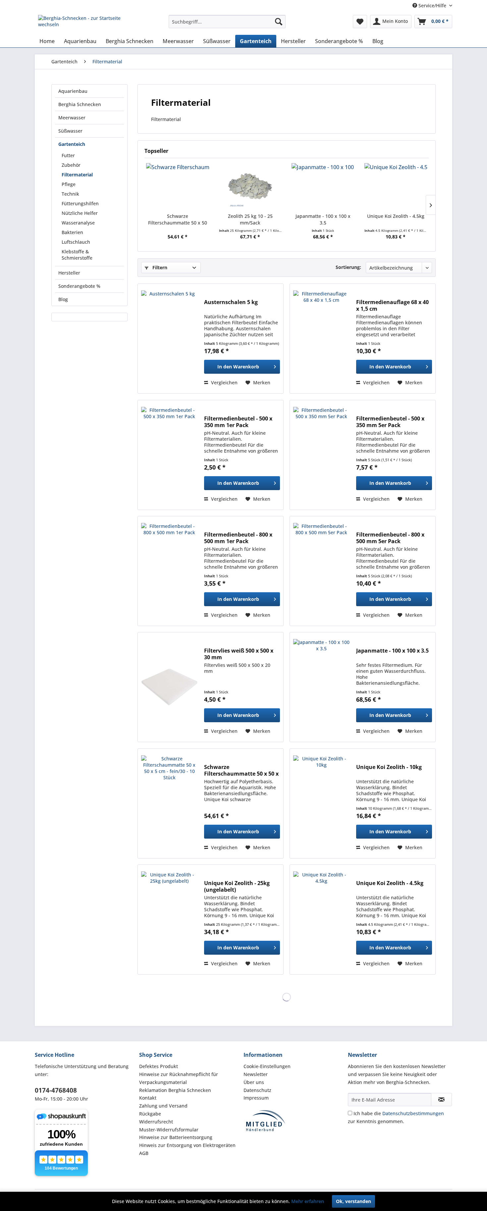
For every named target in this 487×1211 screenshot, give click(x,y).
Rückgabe (150, 1114)
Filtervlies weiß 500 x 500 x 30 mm (238, 654)
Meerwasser (71, 117)
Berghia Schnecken (79, 104)
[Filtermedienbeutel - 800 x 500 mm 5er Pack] (321, 571)
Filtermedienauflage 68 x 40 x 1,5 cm (392, 305)
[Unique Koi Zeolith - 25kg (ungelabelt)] (169, 919)
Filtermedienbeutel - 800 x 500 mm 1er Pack (238, 537)
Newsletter (256, 1074)
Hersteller (69, 273)
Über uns (254, 1082)
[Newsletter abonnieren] (441, 1099)
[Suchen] (279, 21)
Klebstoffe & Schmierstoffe (77, 254)
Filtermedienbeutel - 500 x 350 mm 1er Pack (238, 421)
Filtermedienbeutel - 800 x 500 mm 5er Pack (390, 537)
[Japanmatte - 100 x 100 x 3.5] (323, 186)
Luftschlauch (76, 242)
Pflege (69, 184)
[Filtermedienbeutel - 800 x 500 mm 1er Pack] (169, 571)
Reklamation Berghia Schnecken (175, 1090)
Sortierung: (348, 267)
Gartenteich (71, 144)
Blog (63, 299)
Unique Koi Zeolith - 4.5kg (395, 216)
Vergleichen (224, 382)
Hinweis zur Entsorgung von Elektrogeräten (187, 1145)
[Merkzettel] (360, 21)
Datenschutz (257, 1090)
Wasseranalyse (78, 223)
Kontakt (147, 1098)
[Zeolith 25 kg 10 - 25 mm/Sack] (250, 186)
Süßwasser (70, 131)
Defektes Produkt (158, 1066)
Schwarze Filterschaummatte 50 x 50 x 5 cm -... (177, 219)
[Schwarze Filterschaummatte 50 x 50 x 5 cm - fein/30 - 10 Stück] (177, 186)
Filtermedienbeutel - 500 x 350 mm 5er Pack (390, 421)
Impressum (256, 1098)
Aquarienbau (72, 91)
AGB (143, 1153)
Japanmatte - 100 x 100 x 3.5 (323, 219)
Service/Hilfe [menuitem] (432, 5)
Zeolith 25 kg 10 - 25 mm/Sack (250, 219)
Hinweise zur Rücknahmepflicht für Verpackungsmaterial (178, 1078)
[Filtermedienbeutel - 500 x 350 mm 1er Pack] (169, 455)
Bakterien (72, 232)
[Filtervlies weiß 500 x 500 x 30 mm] (169, 687)
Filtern (159, 267)
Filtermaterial (77, 174)
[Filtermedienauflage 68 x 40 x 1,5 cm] (321, 338)
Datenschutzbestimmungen (413, 1113)
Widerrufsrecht (156, 1121)
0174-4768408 (56, 1090)
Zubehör (71, 165)
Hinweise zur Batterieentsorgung (175, 1137)
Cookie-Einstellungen (267, 1066)
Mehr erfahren (307, 1201)
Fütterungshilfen (80, 203)
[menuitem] (227, 21)
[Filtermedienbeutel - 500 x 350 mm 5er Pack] (321, 455)
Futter (68, 155)
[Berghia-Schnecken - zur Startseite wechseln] (88, 23)
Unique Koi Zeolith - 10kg (389, 767)
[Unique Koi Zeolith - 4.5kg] (395, 186)
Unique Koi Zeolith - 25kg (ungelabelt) (237, 886)
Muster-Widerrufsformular (168, 1129)
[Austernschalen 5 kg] (169, 338)
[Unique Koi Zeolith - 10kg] (321, 803)
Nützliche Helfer (80, 213)
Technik (70, 194)
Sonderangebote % (79, 286)
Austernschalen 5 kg (231, 302)
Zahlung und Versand (163, 1106)
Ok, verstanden (353, 1201)
